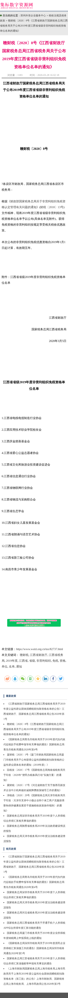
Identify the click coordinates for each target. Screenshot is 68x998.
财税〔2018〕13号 (51, 207)
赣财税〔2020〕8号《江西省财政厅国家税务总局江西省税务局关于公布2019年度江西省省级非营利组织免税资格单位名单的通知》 (34, 25)
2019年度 (12, 660)
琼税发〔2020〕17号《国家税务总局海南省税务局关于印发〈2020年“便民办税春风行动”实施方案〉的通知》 (34, 775)
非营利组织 (43, 660)
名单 (12, 666)
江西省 (23, 660)
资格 (62, 660)
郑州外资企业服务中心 (33, 15)
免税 (55, 660)
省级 (32, 660)
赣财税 (24, 654)
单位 (4, 666)
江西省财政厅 (38, 654)
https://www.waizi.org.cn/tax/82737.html (39, 649)
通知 (19, 666)
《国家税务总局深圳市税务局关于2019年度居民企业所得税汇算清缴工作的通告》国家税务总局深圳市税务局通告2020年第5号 (34, 948)
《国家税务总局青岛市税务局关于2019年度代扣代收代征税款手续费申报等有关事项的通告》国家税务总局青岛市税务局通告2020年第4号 (34, 744)
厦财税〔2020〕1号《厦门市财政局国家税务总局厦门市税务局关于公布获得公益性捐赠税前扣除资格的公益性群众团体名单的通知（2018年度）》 (33, 759)
